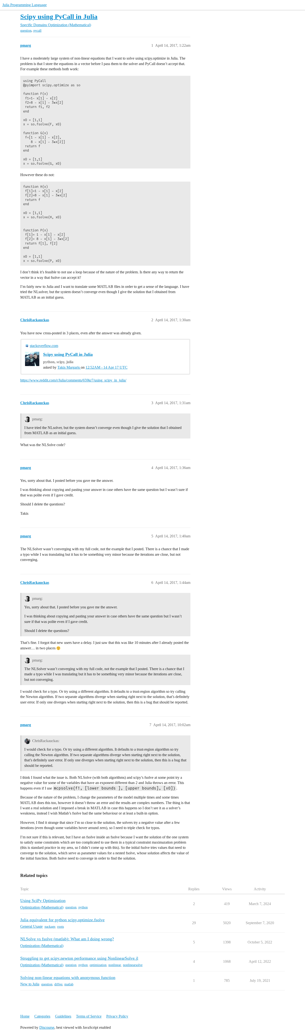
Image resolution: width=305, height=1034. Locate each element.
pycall (37, 30)
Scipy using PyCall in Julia (58, 16)
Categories (42, 1016)
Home (25, 1016)
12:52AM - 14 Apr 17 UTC (106, 367)
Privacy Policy (117, 1016)
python (83, 907)
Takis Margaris (69, 367)
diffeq (58, 984)
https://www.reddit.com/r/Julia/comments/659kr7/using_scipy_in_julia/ (73, 380)
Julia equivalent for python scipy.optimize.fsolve (62, 919)
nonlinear (114, 965)
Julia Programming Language (24, 5)
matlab (68, 984)
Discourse (46, 1027)
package (50, 926)
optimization (98, 965)
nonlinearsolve (132, 965)
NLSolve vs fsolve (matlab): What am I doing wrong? (67, 939)
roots (60, 926)
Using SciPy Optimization (43, 900)
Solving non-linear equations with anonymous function (67, 977)
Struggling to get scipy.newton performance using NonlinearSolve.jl (79, 958)
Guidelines (63, 1016)
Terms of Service (89, 1016)
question (25, 30)
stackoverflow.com (44, 346)
